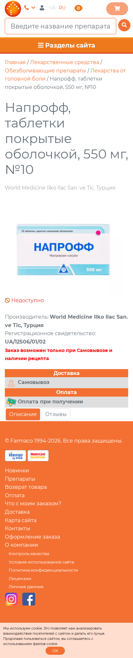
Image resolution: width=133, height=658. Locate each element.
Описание (23, 414)
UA (52, 8)
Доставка (17, 512)
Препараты (20, 479)
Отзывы (56, 414)
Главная (15, 62)
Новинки (17, 470)
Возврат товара (26, 487)
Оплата (15, 495)
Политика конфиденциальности (43, 570)
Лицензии (20, 578)
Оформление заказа (32, 537)
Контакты (17, 528)
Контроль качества (29, 553)
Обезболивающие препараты (45, 71)
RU (62, 8)
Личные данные (26, 586)
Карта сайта (20, 520)
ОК (55, 650)
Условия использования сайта (41, 562)
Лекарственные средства (64, 62)
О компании (21, 545)
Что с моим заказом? (33, 503)
